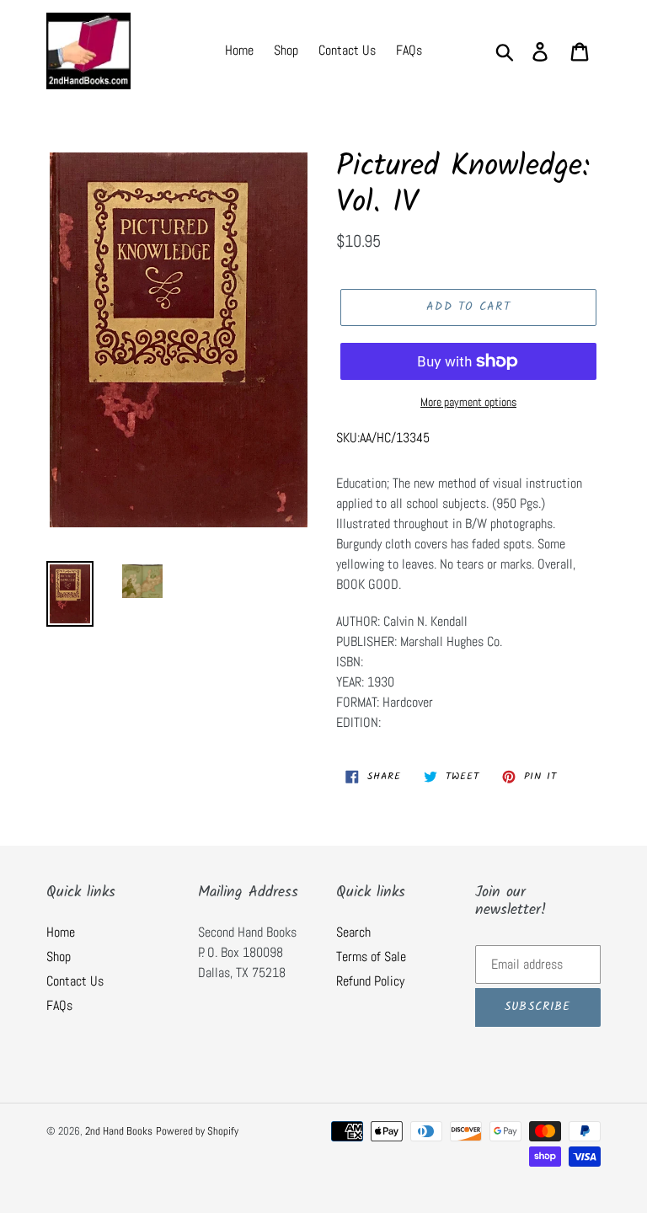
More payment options (468, 401)
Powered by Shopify (197, 1131)
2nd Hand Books (118, 1131)
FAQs (59, 1005)
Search (353, 932)
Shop (58, 956)
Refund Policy (370, 981)
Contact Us (75, 981)
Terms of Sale (371, 956)
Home (60, 932)
